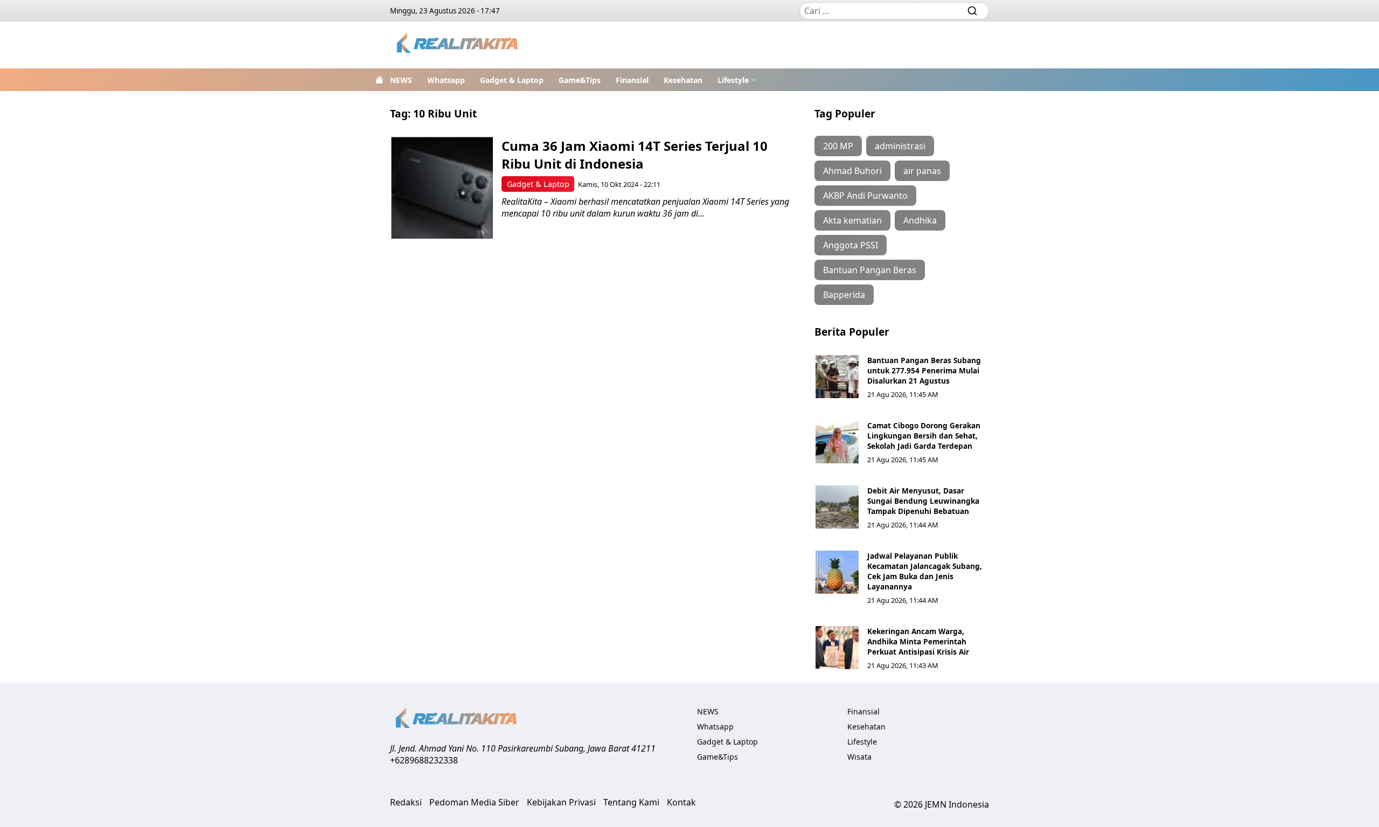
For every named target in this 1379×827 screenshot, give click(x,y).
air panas (922, 171)
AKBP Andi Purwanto (865, 195)
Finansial (632, 80)
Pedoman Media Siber (474, 802)
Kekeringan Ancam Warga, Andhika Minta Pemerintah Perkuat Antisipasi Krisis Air (918, 641)
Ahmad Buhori (852, 171)
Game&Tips (580, 80)
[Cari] (972, 10)
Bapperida (844, 295)
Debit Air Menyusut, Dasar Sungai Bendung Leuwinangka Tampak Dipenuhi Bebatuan (923, 500)
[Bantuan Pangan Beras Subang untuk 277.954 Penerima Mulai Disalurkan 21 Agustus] (837, 376)
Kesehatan (683, 80)
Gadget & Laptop (512, 80)
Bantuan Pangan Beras (869, 270)
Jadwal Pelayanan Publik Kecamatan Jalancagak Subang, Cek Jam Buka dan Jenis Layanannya (924, 571)
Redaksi (406, 802)
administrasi (900, 146)
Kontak (681, 802)
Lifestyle (733, 80)
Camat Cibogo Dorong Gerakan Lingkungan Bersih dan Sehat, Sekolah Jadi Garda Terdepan (923, 435)
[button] (737, 79)
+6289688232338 (424, 760)
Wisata (859, 757)
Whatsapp (446, 80)
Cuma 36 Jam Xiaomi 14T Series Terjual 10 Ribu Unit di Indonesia (635, 154)
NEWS (401, 80)
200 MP (838, 146)
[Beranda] (379, 79)
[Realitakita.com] (458, 45)
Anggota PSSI (850, 245)
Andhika (920, 220)
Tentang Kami (631, 802)
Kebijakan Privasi (561, 802)
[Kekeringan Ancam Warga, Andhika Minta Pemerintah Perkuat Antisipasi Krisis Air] (837, 647)
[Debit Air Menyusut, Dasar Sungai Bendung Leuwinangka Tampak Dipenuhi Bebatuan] (837, 507)
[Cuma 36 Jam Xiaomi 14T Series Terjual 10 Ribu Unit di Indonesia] (442, 188)
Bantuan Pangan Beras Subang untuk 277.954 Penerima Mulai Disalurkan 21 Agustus (924, 370)
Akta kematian (852, 220)
